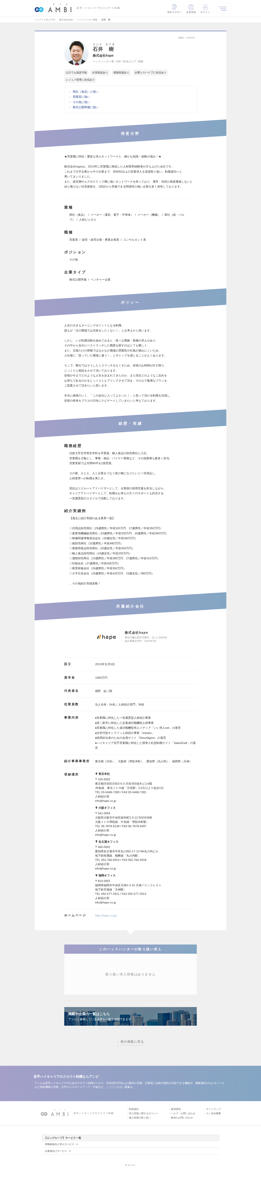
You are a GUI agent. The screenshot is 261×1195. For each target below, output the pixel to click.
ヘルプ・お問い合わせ (183, 1113)
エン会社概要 (213, 1113)
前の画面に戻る (132, 1041)
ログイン (205, 12)
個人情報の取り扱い (140, 1117)
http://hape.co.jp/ (106, 915)
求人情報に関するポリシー (143, 1113)
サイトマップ (213, 1109)
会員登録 (191, 12)
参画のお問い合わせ (182, 1117)
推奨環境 (176, 1109)
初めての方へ (174, 12)
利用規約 (134, 1109)
